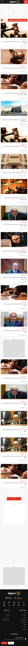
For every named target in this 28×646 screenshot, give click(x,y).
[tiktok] (19, 605)
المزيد (14, 499)
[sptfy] (14, 605)
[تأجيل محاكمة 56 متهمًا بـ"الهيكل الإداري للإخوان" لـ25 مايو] (14, 56)
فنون (25, 624)
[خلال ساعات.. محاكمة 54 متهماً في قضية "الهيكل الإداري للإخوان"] (14, 319)
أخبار (25, 613)
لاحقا (11, 643)
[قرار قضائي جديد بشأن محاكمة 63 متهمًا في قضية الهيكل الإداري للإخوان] (14, 108)
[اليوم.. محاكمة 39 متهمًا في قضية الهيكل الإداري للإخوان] (14, 161)
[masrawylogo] (14, 593)
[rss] (9, 605)
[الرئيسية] (14, 1)
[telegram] (24, 605)
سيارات (24, 627)
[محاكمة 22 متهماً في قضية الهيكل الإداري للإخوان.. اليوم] (14, 366)
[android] (18, 598)
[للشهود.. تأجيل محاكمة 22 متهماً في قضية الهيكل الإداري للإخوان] (14, 444)
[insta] (14, 602)
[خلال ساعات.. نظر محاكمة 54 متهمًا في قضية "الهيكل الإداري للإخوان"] (14, 186)
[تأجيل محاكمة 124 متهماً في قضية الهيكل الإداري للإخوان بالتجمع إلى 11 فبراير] (14, 239)
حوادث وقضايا (23, 39)
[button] (26, 2)
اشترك (4, 643)
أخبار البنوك (23, 622)
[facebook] (24, 602)
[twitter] (19, 602)
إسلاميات (24, 629)
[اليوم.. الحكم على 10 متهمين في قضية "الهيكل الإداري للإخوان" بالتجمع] (14, 213)
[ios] (9, 598)
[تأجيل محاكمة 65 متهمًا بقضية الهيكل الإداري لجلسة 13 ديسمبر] (14, 292)
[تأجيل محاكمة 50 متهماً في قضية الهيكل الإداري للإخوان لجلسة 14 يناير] (14, 266)
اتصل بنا (7, 615)
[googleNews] (4, 605)
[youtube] (9, 602)
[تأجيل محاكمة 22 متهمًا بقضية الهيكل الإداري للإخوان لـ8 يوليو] (14, 471)
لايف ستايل (23, 620)
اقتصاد (24, 615)
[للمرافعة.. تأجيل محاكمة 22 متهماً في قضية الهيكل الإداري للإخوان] (14, 391)
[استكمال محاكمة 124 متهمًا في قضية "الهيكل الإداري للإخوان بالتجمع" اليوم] (14, 81)
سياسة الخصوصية (5, 620)
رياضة (25, 617)
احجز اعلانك (7, 617)
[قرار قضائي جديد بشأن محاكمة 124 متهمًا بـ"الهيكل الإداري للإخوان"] (14, 30)
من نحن (7, 613)
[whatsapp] (4, 602)
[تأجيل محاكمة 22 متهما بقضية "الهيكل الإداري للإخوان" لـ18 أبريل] (14, 134)
